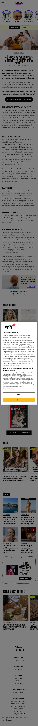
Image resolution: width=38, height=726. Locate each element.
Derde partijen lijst (7, 388)
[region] (19, 363)
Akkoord (19, 400)
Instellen (19, 394)
